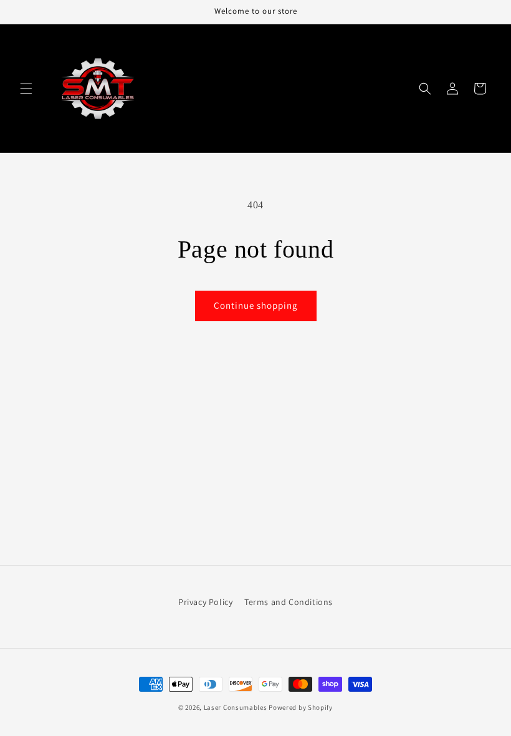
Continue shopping (256, 305)
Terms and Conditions (288, 602)
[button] (26, 88)
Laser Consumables (235, 707)
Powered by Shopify (301, 707)
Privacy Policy (205, 602)
